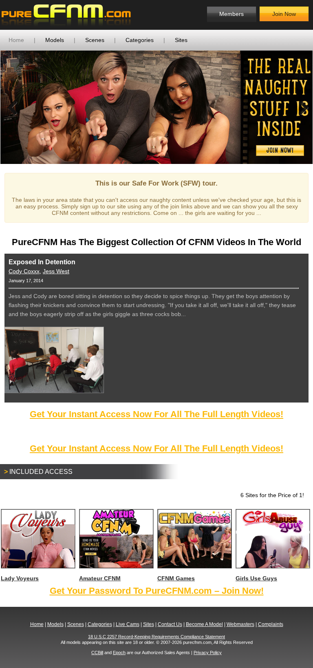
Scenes (94, 40)
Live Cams (127, 624)
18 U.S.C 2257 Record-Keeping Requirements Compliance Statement (156, 636)
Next (300, 107)
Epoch (119, 652)
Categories (140, 40)
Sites (181, 40)
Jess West (56, 271)
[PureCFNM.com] (66, 15)
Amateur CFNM (100, 578)
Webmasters (240, 624)
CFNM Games (176, 578)
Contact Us (170, 624)
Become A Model (204, 624)
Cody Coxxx (24, 271)
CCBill (97, 652)
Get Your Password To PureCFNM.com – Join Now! (157, 591)
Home (16, 40)
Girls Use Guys (256, 578)
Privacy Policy (208, 652)
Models (54, 40)
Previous (12, 107)
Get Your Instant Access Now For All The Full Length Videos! (156, 414)
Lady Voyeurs (20, 578)
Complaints (270, 624)
